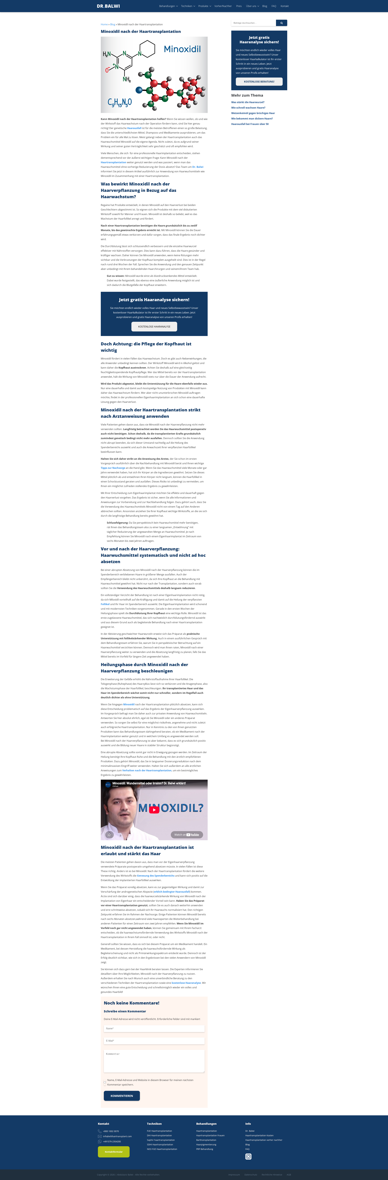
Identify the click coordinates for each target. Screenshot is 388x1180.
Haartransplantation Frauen (210, 1135)
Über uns (251, 6)
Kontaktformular (114, 1151)
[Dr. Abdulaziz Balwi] (108, 6)
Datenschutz (250, 1174)
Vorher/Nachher (223, 6)
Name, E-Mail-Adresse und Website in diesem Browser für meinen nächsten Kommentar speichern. (150, 1082)
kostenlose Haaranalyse (186, 983)
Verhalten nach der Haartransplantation (147, 770)
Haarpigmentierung (206, 1144)
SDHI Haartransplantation (160, 1144)
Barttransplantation (206, 1140)
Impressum (234, 1174)
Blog (264, 6)
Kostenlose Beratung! (259, 81)
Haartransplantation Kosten (259, 1135)
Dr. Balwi (249, 1130)
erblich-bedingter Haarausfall (172, 891)
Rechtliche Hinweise (272, 1174)
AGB (289, 1174)
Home (104, 24)
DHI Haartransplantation (159, 1135)
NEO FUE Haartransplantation (162, 1149)
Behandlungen (167, 6)
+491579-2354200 (112, 1141)
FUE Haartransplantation (159, 1130)
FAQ (274, 6)
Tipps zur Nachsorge (113, 468)
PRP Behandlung (204, 1149)
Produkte (203, 6)
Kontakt (285, 6)
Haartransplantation (206, 1130)
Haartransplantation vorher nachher (263, 1140)
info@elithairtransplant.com (117, 1136)
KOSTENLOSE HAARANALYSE (154, 326)
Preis (239, 6)
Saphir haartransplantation (161, 1140)
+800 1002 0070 (111, 1131)
